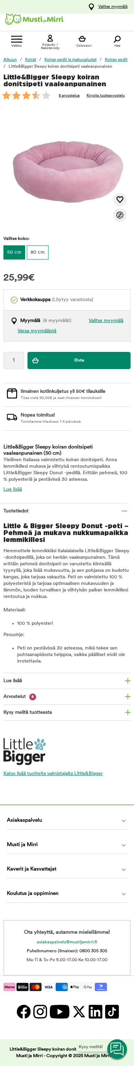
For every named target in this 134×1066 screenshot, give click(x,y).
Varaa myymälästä (37, 331)
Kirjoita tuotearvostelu (106, 96)
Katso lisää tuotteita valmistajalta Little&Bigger (53, 773)
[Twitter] (78, 1011)
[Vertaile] (120, 215)
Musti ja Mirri (22, 844)
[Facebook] (23, 1011)
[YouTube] (59, 1011)
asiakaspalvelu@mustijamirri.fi (67, 942)
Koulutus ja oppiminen (32, 893)
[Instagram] (40, 1011)
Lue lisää (12, 489)
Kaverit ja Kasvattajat (31, 869)
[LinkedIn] (95, 1011)
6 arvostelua (69, 96)
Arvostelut (18, 696)
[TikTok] (111, 1011)
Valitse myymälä (112, 7)
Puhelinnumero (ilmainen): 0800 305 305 (67, 951)
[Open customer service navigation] (118, 1050)
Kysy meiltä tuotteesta (27, 712)
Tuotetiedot (16, 511)
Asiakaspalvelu (24, 820)
